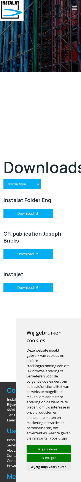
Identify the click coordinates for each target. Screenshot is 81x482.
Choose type (16, 184)
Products (14, 440)
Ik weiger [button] (48, 458)
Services (13, 445)
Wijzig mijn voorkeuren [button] (49, 467)
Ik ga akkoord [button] (48, 449)
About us (14, 450)
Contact (13, 455)
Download (25, 213)
